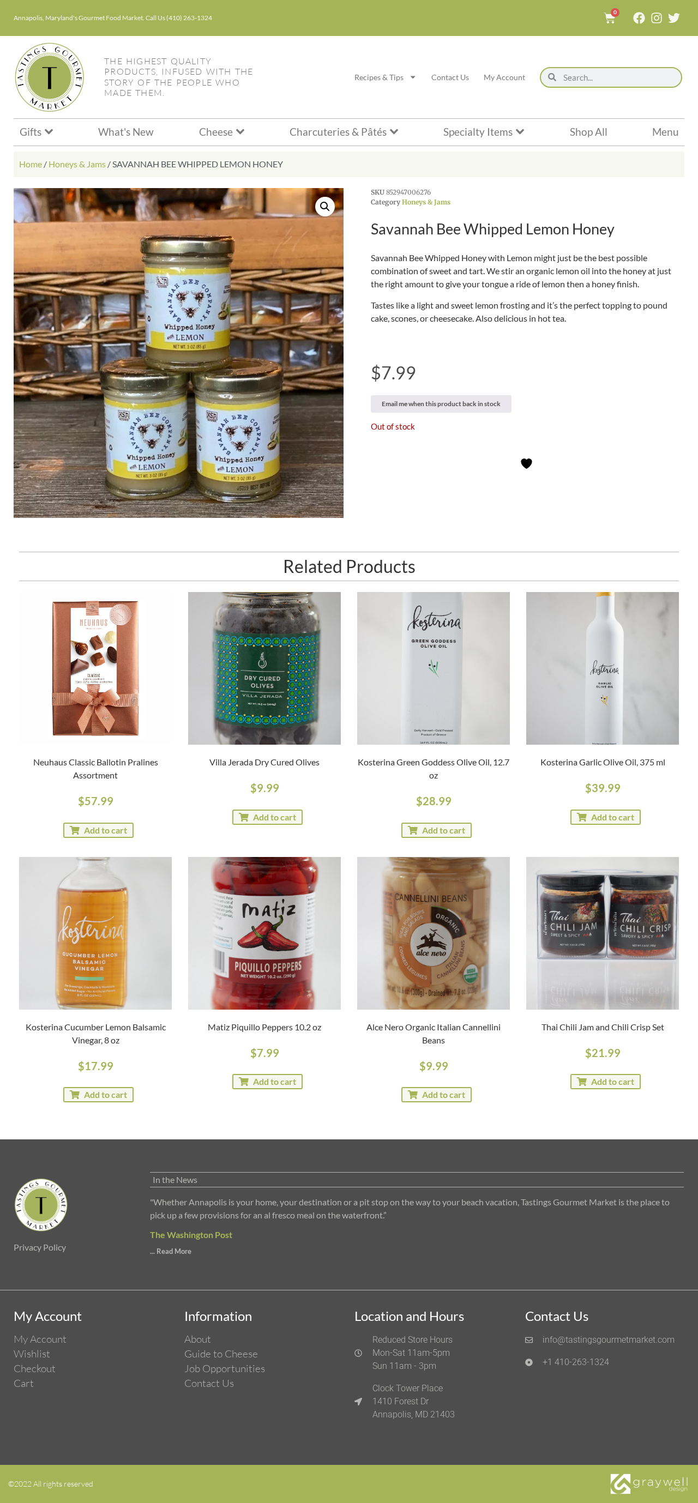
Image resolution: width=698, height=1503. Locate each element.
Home (30, 164)
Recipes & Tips (379, 77)
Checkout (35, 1368)
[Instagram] (657, 18)
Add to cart (105, 830)
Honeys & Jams (77, 164)
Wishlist (32, 1353)
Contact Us (450, 77)
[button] (325, 206)
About (197, 1338)
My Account (504, 77)
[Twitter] (674, 18)
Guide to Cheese (221, 1353)
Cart (24, 1383)
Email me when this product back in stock (441, 404)
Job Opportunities (224, 1368)
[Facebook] (639, 18)
